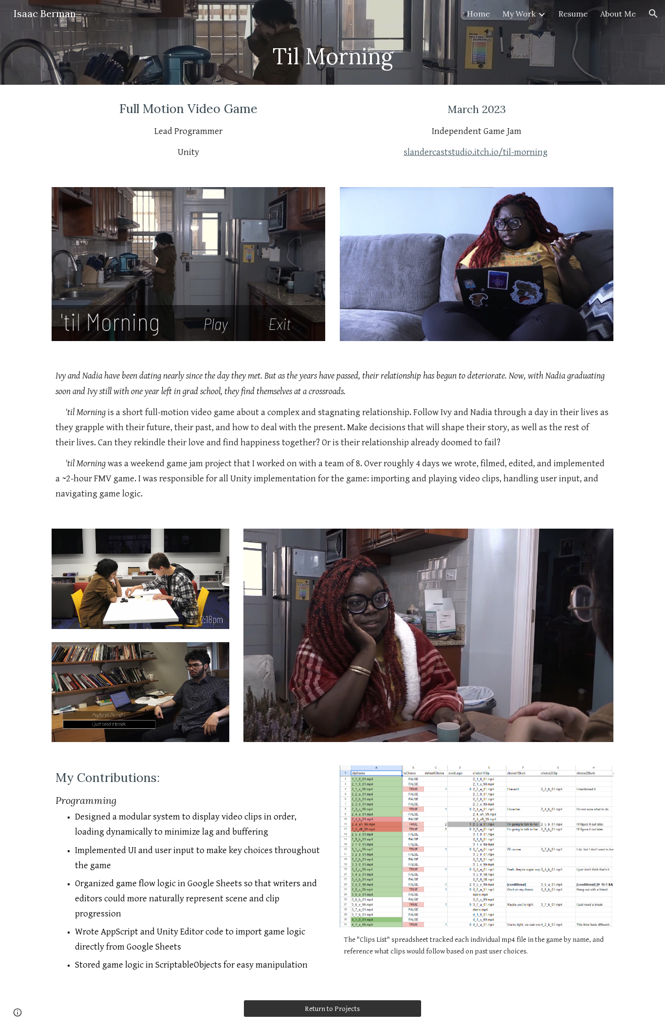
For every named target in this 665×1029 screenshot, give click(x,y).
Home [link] (478, 14)
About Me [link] (618, 14)
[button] (653, 13)
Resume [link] (573, 14)
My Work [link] (519, 14)
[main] (332, 56)
